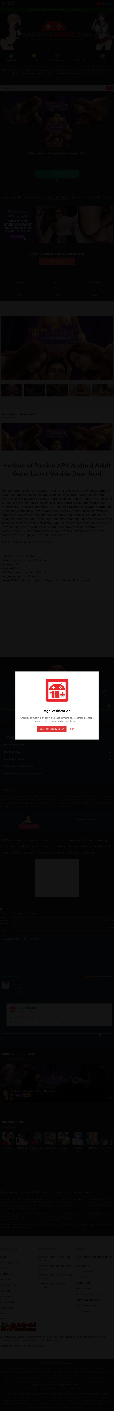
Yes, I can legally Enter (52, 729)
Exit (72, 729)
